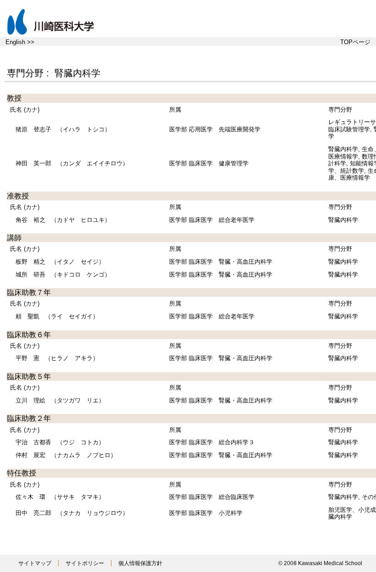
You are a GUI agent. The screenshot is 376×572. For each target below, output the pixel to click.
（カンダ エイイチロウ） (72, 163)
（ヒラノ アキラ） (57, 358)
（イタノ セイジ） (60, 261)
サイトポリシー (85, 563)
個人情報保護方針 (140, 563)
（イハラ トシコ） (63, 129)
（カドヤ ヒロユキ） (63, 219)
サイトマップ (34, 563)
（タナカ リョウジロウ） (72, 513)
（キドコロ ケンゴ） (63, 274)
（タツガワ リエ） (60, 400)
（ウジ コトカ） (60, 442)
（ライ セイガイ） (57, 316)
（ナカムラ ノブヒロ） (66, 455)
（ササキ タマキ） (60, 496)
